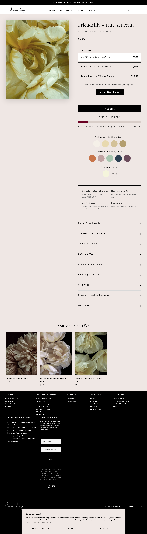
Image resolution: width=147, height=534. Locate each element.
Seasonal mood (109, 167)
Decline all (104, 528)
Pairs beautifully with (110, 151)
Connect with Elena (118, 398)
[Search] (127, 9)
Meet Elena (93, 398)
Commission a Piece (11, 404)
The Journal (93, 401)
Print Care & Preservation (120, 404)
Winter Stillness (40, 414)
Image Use (93, 412)
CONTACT (93, 10)
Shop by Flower (71, 398)
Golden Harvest (40, 412)
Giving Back (93, 406)
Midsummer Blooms (42, 406)
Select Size (85, 50)
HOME (52, 10)
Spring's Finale (40, 401)
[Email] (53, 487)
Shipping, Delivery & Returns (121, 401)
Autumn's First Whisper (43, 409)
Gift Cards (8, 406)
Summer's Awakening (42, 404)
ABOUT (69, 10)
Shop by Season (71, 401)
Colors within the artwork (110, 137)
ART (60, 10)
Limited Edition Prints (11, 398)
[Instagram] (49, 487)
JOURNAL (80, 10)
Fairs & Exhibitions (95, 404)
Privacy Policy (45, 522)
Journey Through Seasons (43, 398)
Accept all (72, 528)
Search (115, 406)
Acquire (110, 108)
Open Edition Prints (10, 401)
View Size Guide (110, 92)
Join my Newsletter (95, 409)
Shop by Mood (71, 404)
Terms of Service (45, 479)
